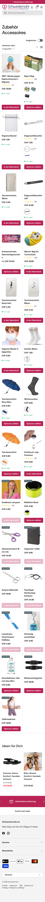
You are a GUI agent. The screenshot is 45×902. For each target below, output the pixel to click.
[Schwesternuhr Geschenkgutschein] (11, 238)
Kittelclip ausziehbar (29, 635)
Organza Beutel (9, 135)
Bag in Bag (29, 76)
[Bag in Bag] (33, 63)
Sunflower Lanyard (11, 502)
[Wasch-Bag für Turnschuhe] (33, 238)
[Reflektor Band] (33, 489)
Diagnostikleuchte (33, 135)
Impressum (13, 885)
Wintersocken (31, 399)
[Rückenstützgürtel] (33, 665)
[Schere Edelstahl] (11, 576)
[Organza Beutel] (11, 122)
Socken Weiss (30, 349)
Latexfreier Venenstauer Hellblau (8, 637)
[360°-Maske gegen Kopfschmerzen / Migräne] (11, 63)
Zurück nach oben (22, 811)
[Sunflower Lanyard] (11, 489)
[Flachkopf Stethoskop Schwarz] (33, 576)
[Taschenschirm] (11, 439)
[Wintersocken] (33, 386)
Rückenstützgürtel (33, 678)
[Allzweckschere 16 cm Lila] (11, 535)
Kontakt (4, 885)
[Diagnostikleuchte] (33, 122)
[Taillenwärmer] (11, 706)
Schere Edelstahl (10, 590)
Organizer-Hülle (32, 549)
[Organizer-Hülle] (33, 535)
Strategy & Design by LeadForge (13, 888)
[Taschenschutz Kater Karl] (11, 287)
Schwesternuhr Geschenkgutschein (11, 254)
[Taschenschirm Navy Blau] (11, 386)
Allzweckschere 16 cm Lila (10, 550)
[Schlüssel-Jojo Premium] (33, 439)
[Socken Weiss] (33, 335)
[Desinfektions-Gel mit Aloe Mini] (11, 665)
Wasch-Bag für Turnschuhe (31, 253)
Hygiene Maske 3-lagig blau (10, 350)
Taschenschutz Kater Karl (9, 301)
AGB (20, 885)
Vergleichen (31, 40)
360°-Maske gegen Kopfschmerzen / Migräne (11, 79)
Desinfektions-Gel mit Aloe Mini (11, 679)
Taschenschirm (9, 452)
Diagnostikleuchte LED (33, 197)
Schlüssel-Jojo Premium (31, 453)
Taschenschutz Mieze (31, 301)
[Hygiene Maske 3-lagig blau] (11, 335)
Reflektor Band (31, 502)
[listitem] (12, 769)
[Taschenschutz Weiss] (11, 182)
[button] (36, 7)
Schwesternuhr (13, 882)
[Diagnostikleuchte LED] (33, 182)
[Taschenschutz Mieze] (33, 287)
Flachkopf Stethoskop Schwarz (29, 593)
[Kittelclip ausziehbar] (33, 621)
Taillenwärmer (8, 719)
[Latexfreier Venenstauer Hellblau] (11, 621)
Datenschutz (28, 885)
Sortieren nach (8, 45)
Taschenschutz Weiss (9, 197)
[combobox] (22, 12)
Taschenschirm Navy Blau (9, 400)
